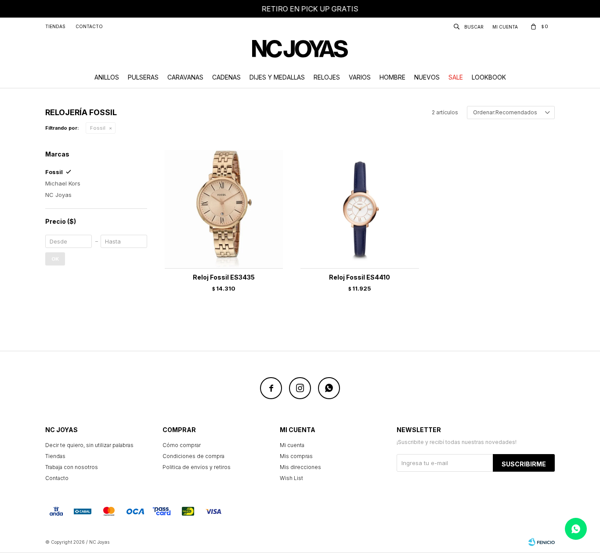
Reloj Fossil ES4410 (359, 277)
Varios (360, 77)
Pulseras (143, 77)
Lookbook (489, 77)
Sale (455, 77)
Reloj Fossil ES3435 (224, 277)
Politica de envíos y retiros (197, 467)
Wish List (291, 478)
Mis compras (296, 456)
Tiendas (55, 26)
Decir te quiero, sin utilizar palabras (89, 445)
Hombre (392, 77)
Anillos (106, 77)
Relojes (327, 77)
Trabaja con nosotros (71, 467)
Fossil (97, 128)
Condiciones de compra (193, 456)
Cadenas (226, 77)
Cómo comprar (182, 445)
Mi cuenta (292, 445)
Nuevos (427, 77)
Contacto (89, 26)
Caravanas (185, 77)
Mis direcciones (300, 467)
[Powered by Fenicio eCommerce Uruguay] (541, 542)
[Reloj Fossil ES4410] (359, 209)
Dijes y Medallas (277, 77)
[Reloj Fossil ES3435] (224, 209)
